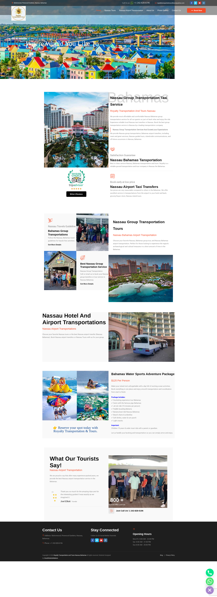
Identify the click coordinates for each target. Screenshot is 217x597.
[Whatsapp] (210, 581)
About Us (150, 10)
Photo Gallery (162, 10)
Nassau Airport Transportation (131, 10)
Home (98, 10)
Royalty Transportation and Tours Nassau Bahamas (70, 555)
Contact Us (176, 10)
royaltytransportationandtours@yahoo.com (170, 3)
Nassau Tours (110, 10)
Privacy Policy (170, 555)
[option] (76, 495)
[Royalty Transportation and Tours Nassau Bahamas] (18, 13)
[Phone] (210, 573)
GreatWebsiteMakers (51, 558)
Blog (161, 555)
